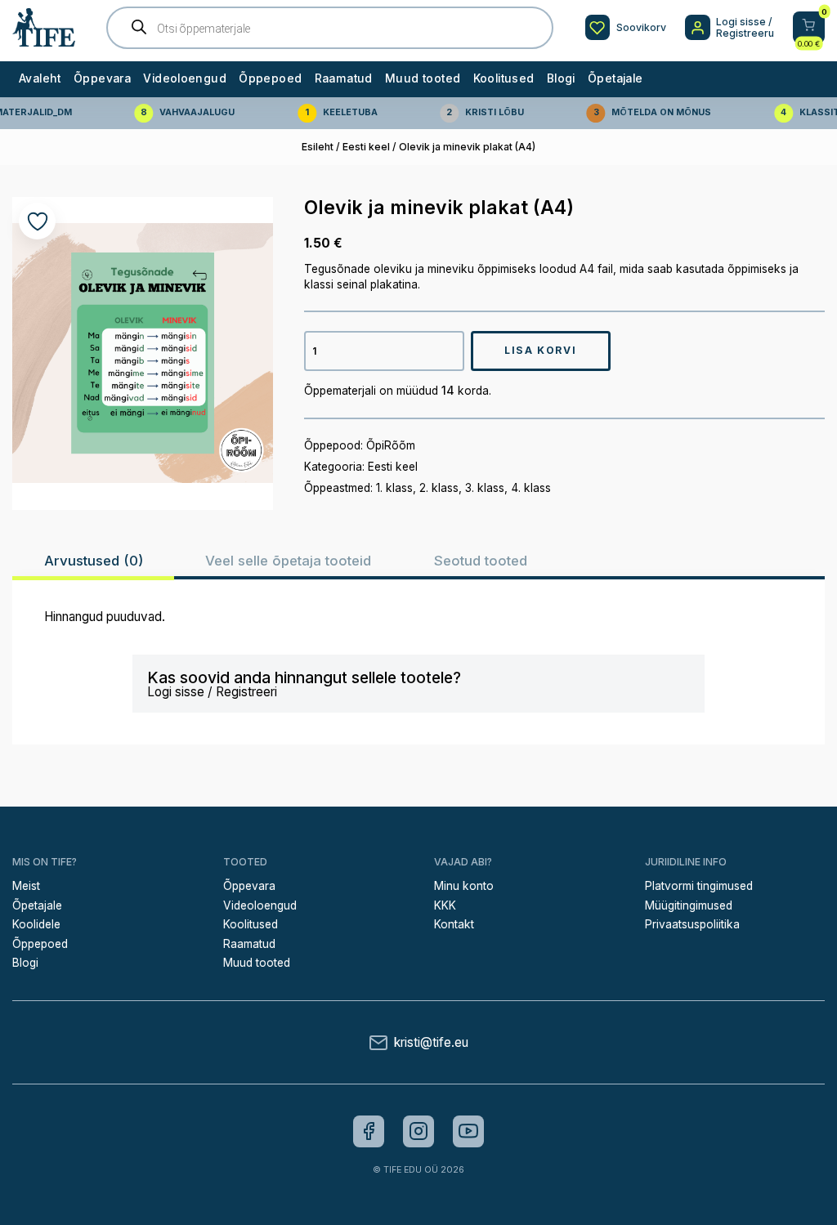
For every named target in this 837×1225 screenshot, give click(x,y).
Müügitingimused (688, 905)
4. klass (531, 487)
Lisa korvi (540, 350)
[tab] (93, 560)
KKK (445, 905)
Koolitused (504, 78)
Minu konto (464, 885)
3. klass (484, 487)
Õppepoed (270, 78)
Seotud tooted (480, 560)
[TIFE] (43, 40)
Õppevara (102, 78)
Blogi (561, 78)
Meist (26, 885)
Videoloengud (184, 78)
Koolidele (36, 924)
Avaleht (40, 78)
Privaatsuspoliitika (692, 924)
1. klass (394, 487)
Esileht (317, 147)
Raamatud (344, 78)
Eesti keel (366, 147)
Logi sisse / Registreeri (212, 692)
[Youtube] (468, 1131)
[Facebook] (368, 1131)
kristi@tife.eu (431, 1042)
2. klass (439, 487)
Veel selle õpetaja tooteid (288, 560)
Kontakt (454, 924)
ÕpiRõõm (390, 445)
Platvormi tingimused (699, 885)
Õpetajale (615, 78)
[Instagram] (418, 1131)
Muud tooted (422, 78)
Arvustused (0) (93, 560)
